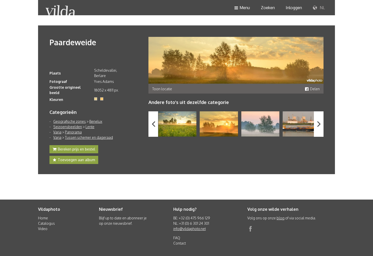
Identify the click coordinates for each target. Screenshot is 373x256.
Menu (245, 7)
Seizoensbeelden (67, 127)
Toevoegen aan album (76, 160)
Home (43, 218)
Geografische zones (69, 121)
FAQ (176, 238)
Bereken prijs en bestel (76, 149)
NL (322, 7)
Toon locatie (162, 89)
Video (42, 229)
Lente (90, 127)
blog (280, 218)
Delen (315, 89)
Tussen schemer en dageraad (89, 137)
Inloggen (294, 7)
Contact (179, 243)
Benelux (95, 121)
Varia (57, 132)
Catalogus (46, 223)
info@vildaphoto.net (189, 229)
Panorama (73, 132)
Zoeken (268, 7)
